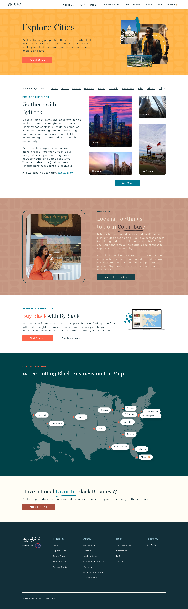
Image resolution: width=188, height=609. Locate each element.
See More (127, 183)
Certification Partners (93, 561)
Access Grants (60, 567)
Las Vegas (89, 88)
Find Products (38, 338)
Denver (54, 88)
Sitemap (120, 561)
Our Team (87, 567)
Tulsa (140, 88)
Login (149, 4)
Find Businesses (71, 338)
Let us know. (66, 173)
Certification (89, 545)
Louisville (113, 88)
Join (159, 4)
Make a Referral (39, 506)
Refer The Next (133, 4)
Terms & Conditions (31, 599)
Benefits (87, 551)
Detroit (65, 88)
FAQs (118, 556)
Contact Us (121, 551)
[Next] (164, 88)
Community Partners (93, 572)
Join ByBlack (59, 556)
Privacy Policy (50, 599)
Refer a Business (61, 561)
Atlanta (101, 88)
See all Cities (37, 60)
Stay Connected (123, 545)
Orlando (151, 88)
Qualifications (90, 556)
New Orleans (128, 88)
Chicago (76, 88)
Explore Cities (111, 4)
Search (56, 545)
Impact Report (90, 577)
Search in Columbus (116, 277)
